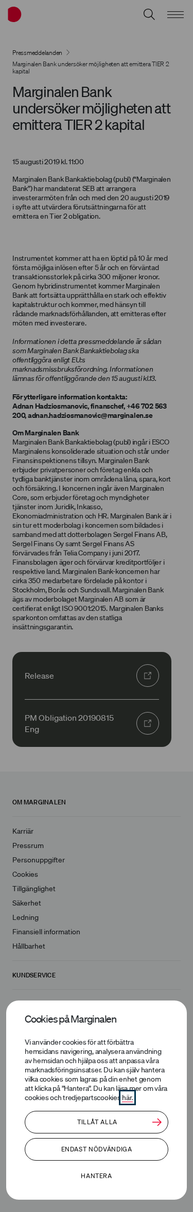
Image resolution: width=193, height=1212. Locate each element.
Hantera (96, 1175)
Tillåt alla (97, 1122)
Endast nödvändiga (96, 1149)
